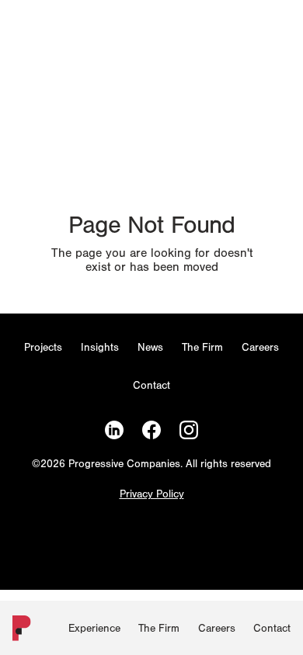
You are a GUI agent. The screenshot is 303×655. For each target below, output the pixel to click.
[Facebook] (151, 430)
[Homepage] (18, 631)
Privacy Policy (152, 495)
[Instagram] (188, 430)
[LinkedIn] (114, 430)
